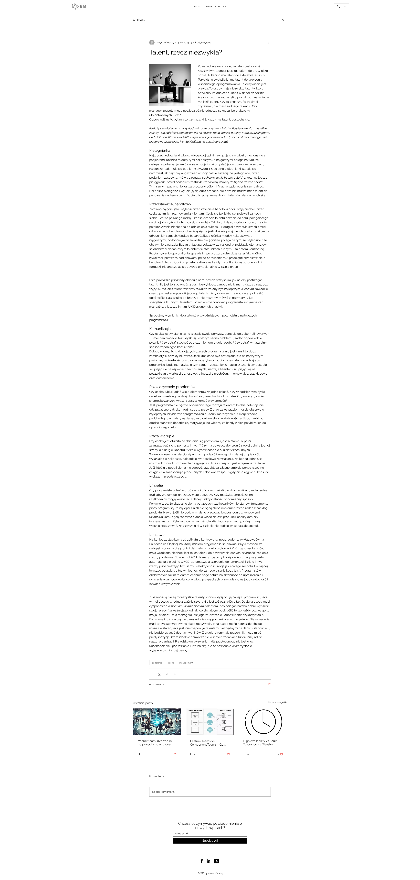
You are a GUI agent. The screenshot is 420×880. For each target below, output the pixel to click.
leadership (156, 662)
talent (171, 662)
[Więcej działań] (269, 42)
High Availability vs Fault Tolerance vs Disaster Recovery (260, 742)
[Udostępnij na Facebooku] (150, 674)
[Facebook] (201, 860)
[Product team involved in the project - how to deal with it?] (157, 721)
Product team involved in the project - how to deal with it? (154, 742)
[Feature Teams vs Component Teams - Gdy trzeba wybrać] (210, 721)
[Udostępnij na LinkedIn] (166, 674)
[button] (282, 20)
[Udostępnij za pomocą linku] (175, 674)
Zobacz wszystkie (277, 702)
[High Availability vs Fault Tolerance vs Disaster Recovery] (263, 721)
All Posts (139, 20)
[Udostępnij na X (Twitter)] (158, 674)
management (186, 662)
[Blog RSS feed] (216, 861)
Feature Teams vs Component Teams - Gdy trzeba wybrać (207, 742)
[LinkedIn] (208, 860)
